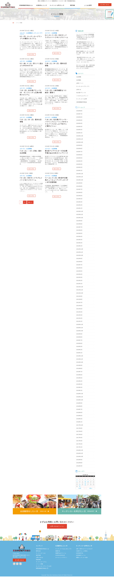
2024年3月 (79, 202)
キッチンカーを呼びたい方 (57, 5)
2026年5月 (79, 120)
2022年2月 (79, 280)
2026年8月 (79, 110)
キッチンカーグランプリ (82, 86)
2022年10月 (79, 255)
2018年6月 (79, 412)
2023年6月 (79, 230)
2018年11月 (79, 396)
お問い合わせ (39, 557)
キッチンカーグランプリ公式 (43, 566)
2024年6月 (79, 192)
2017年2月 (79, 444)
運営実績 (72, 5)
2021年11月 (79, 289)
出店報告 (29, 88)
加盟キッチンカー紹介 (82, 557)
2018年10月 (79, 400)
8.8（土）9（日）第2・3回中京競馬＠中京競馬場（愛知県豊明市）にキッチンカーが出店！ (85, 67)
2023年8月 (79, 224)
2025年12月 (79, 135)
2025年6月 (79, 154)
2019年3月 (79, 384)
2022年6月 (79, 267)
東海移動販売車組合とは (26, 5)
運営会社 (38, 551)
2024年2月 (79, 205)
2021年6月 (79, 305)
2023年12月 (79, 211)
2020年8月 (79, 337)
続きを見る (31, 54)
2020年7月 (79, 340)
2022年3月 (79, 277)
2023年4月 (79, 236)
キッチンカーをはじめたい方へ (63, 548)
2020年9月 (79, 334)
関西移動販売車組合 (41, 568)
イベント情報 (39, 564)
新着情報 (38, 559)
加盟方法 (57, 551)
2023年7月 (79, 227)
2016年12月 (79, 450)
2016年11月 (79, 453)
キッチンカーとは (40, 553)
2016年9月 (79, 459)
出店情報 (29, 33)
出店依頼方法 (79, 553)
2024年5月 (79, 195)
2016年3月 (79, 466)
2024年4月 (79, 198)
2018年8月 (79, 406)
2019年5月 (79, 378)
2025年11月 (79, 139)
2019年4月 (79, 381)
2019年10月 (79, 362)
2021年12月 (79, 286)
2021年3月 (79, 315)
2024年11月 (79, 176)
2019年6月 (79, 374)
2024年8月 (79, 186)
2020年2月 (79, 349)
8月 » (90, 488)
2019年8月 (79, 368)
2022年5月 (79, 271)
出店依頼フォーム (81, 555)
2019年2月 (79, 387)
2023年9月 (79, 220)
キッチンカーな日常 (81, 98)
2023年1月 (79, 246)
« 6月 (79, 488)
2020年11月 (79, 327)
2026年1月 (79, 132)
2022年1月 (79, 283)
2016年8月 (79, 462)
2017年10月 (79, 425)
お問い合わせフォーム (57, 526)
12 (85, 481)
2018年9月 (79, 403)
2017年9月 (79, 428)
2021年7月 (79, 302)
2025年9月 (79, 145)
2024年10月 (79, 180)
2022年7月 (79, 264)
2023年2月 (79, 242)
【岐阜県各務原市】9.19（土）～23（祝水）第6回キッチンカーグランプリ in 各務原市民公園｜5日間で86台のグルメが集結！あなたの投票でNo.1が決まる (85, 45)
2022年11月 (79, 252)
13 (88, 481)
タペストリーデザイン (61, 557)
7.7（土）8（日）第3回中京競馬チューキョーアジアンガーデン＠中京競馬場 (56, 180)
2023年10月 (79, 217)
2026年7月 (79, 114)
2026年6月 (79, 117)
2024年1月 (79, 208)
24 (79, 484)
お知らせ (78, 89)
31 (79, 486)
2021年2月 (79, 318)
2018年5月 (79, 415)
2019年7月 (79, 371)
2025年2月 (79, 167)
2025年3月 (79, 164)
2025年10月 (79, 142)
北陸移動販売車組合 (81, 102)
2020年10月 (79, 330)
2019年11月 (79, 359)
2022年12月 (79, 249)
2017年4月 (79, 437)
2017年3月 (79, 440)
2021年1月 (79, 321)
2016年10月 (79, 456)
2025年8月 (79, 148)
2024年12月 (79, 173)
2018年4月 (79, 418)
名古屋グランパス (81, 92)
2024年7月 (79, 189)
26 (85, 484)
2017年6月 (79, 431)
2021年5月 (79, 308)
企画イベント (80, 83)
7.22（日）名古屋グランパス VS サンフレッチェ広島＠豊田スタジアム (31, 92)
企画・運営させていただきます (84, 548)
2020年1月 (79, 352)
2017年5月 (79, 434)
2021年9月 (79, 296)
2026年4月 (79, 123)
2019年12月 (79, 356)
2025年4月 (79, 161)
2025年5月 (79, 158)
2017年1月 (79, 447)
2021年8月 (79, 299)
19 (85, 482)
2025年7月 (79, 151)
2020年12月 (79, 324)
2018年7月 (79, 409)
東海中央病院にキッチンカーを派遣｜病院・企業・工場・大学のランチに (85, 53)
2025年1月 (79, 170)
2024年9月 (79, 183)
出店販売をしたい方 (41, 5)
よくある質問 (88, 5)
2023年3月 (79, 239)
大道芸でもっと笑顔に (82, 551)
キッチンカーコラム (41, 561)
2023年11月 (79, 214)
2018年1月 (79, 421)
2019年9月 (79, 365)
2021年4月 (79, 312)
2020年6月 (79, 343)
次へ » (30, 202)
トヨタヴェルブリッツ (82, 95)
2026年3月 (79, 126)
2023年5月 (79, 233)
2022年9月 (79, 258)
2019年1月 (79, 390)
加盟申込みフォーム (60, 553)
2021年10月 (79, 293)
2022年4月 (79, 274)
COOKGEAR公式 (60, 555)
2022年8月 (79, 261)
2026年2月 (79, 129)
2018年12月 (79, 393)
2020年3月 (79, 346)
